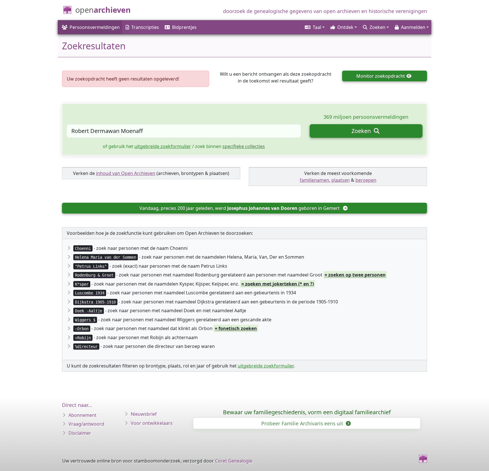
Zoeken (361, 131)
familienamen (314, 180)
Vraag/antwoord (86, 424)
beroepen (365, 180)
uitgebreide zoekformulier (162, 146)
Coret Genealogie (233, 461)
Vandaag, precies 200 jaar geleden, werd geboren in (240, 208)
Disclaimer (79, 433)
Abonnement (82, 415)
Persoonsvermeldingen (95, 27)
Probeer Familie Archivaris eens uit (302, 423)
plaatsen (340, 180)
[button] (314, 27)
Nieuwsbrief (144, 414)
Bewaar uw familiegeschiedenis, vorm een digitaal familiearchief (307, 412)
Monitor (380, 76)
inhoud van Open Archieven (125, 173)
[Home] (423, 459)
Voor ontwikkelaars (152, 423)
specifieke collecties (243, 146)
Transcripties (145, 27)
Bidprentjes (184, 27)
